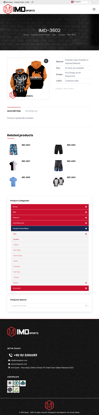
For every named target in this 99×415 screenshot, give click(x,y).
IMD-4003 (26, 145)
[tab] (14, 110)
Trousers (16, 277)
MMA (14, 212)
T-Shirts (15, 245)
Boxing (15, 207)
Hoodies (71, 89)
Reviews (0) (31, 111)
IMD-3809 (26, 177)
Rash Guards (17, 256)
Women (15, 283)
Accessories (17, 288)
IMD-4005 (71, 145)
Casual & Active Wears (21, 228)
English (77, 2)
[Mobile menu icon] (94, 9)
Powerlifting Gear (18, 223)
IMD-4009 (71, 161)
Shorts (15, 261)
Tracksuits (16, 266)
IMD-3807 (26, 161)
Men (65, 89)
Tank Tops (16, 272)
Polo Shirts (17, 250)
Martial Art (16, 217)
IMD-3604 (71, 177)
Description (14, 111)
